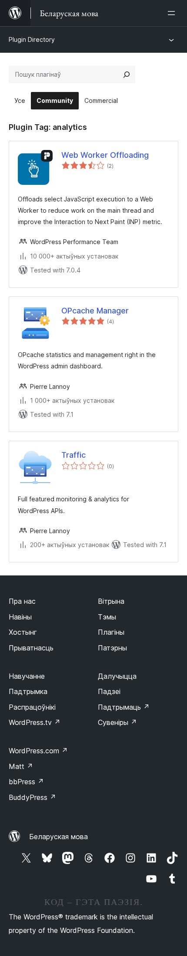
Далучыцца (117, 676)
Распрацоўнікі (32, 707)
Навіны (20, 616)
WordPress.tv (34, 722)
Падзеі (109, 691)
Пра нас (22, 601)
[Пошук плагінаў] (126, 74)
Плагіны (111, 632)
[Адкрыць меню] (173, 13)
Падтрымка (28, 691)
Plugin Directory (32, 39)
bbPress (26, 781)
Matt (21, 766)
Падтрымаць (124, 707)
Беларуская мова (58, 836)
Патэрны (112, 647)
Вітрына (111, 601)
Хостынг (23, 632)
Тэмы (107, 616)
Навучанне (27, 676)
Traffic (73, 454)
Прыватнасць (31, 647)
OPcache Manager (95, 310)
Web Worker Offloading (105, 155)
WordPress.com (38, 750)
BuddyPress (32, 797)
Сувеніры (117, 722)
